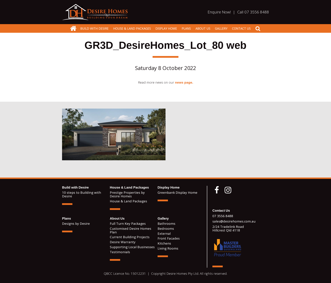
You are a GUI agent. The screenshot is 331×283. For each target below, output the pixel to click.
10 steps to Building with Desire (81, 194)
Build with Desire (94, 28)
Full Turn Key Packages (128, 223)
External (164, 233)
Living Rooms (168, 248)
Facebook (216, 190)
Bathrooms (166, 223)
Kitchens (164, 243)
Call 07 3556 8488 (253, 12)
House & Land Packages (132, 28)
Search (258, 28)
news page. (184, 82)
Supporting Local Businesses (132, 247)
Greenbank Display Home (177, 192)
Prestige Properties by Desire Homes (127, 194)
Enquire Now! (219, 12)
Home (94, 12)
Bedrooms (166, 228)
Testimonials (120, 252)
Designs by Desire (76, 223)
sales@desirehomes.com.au (233, 221)
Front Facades (169, 238)
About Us (202, 28)
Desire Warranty (123, 242)
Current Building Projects (129, 237)
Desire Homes (73, 28)
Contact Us (241, 28)
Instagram (228, 190)
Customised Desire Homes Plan (130, 230)
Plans (186, 28)
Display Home (166, 28)
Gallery (221, 28)
